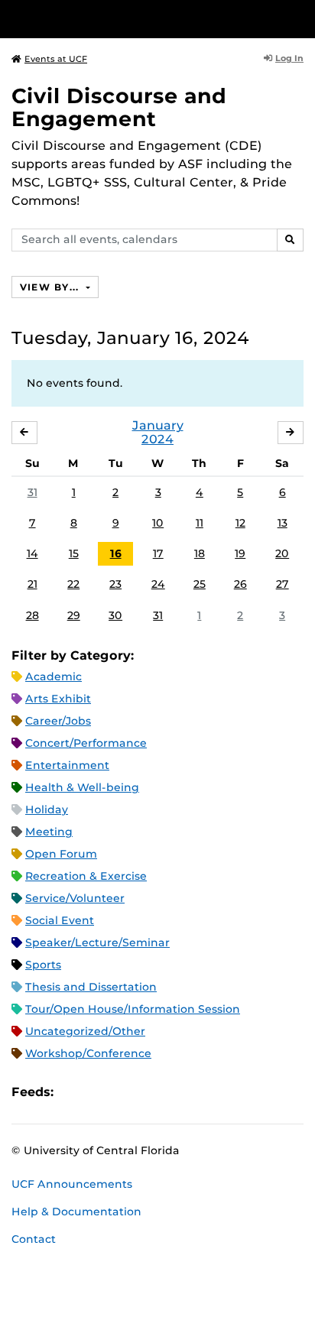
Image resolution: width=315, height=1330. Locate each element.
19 (240, 553)
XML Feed (151, 1092)
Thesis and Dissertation (91, 987)
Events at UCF (55, 59)
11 (199, 523)
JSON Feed (177, 1092)
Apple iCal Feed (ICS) (73, 1092)
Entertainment (67, 765)
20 (282, 553)
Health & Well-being (82, 787)
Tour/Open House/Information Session (132, 1009)
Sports (43, 965)
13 (282, 523)
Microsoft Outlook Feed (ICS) (99, 1092)
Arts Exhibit (58, 699)
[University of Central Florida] (116, 19)
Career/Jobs (58, 721)
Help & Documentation (76, 1211)
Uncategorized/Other (85, 1031)
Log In (289, 58)
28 (32, 615)
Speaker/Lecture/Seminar (97, 942)
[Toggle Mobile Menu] (299, 18)
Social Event (59, 920)
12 (240, 523)
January (157, 425)
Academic (53, 676)
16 (116, 553)
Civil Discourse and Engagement (118, 107)
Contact (33, 1239)
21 (32, 584)
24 (158, 584)
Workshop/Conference (88, 1053)
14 (32, 553)
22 (73, 584)
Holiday (46, 809)
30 (115, 615)
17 (158, 553)
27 (282, 584)
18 (199, 553)
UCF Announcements (71, 1184)
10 (158, 523)
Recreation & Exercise (86, 876)
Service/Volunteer (75, 898)
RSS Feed (125, 1092)
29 (73, 615)
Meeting (49, 832)
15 (74, 553)
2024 (157, 439)
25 (199, 584)
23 (115, 584)
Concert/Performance (86, 743)
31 (32, 492)
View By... (51, 287)
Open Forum (61, 854)
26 (240, 584)
